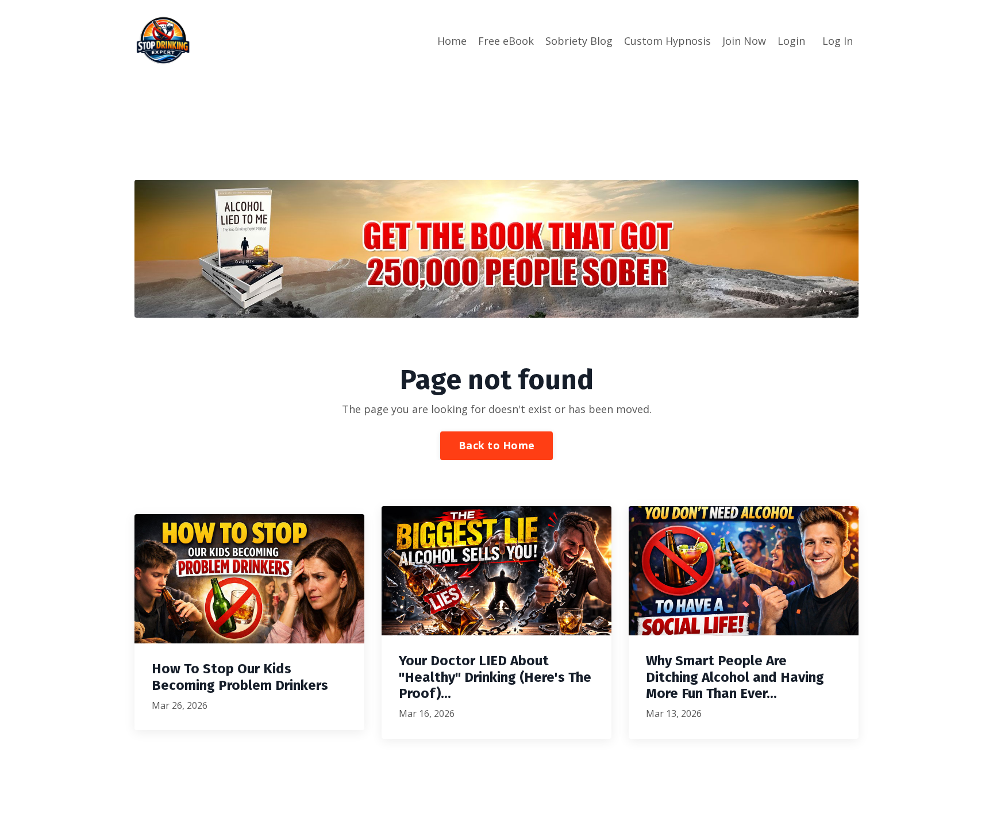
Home (452, 41)
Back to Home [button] (496, 445)
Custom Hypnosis (667, 41)
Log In (837, 41)
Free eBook (506, 41)
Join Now (744, 41)
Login (791, 41)
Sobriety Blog (579, 41)
